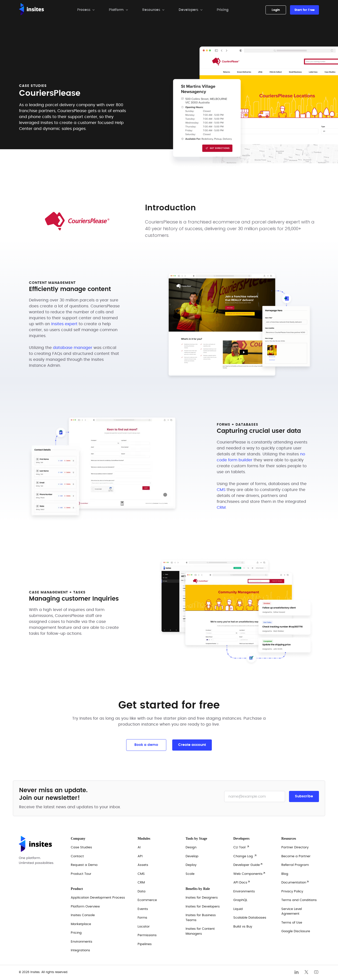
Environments (244, 891)
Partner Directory (295, 847)
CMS (221, 490)
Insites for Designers (202, 897)
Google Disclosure (295, 931)
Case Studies (81, 847)
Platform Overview (85, 906)
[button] (85, 10)
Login (276, 9)
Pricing (222, 10)
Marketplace (81, 924)
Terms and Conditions (299, 900)
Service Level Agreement (291, 911)
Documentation (295, 882)
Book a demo (146, 745)
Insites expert (64, 324)
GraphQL (240, 900)
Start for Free (304, 9)
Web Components (249, 874)
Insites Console (83, 915)
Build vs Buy (242, 926)
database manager (72, 348)
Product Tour (81, 874)
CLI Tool (241, 847)
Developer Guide (248, 865)
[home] (31, 10)
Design (191, 847)
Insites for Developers (203, 906)
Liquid (238, 909)
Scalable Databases (249, 917)
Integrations (80, 950)
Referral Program (295, 865)
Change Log (245, 856)
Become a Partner (296, 856)
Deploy (191, 865)
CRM (221, 508)
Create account (192, 745)
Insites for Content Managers (200, 931)
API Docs (241, 882)
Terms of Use (291, 922)
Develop (192, 856)
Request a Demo (84, 865)
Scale (190, 874)
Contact (77, 856)
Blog (284, 874)
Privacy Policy (292, 891)
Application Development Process (98, 897)
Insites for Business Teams (201, 918)
